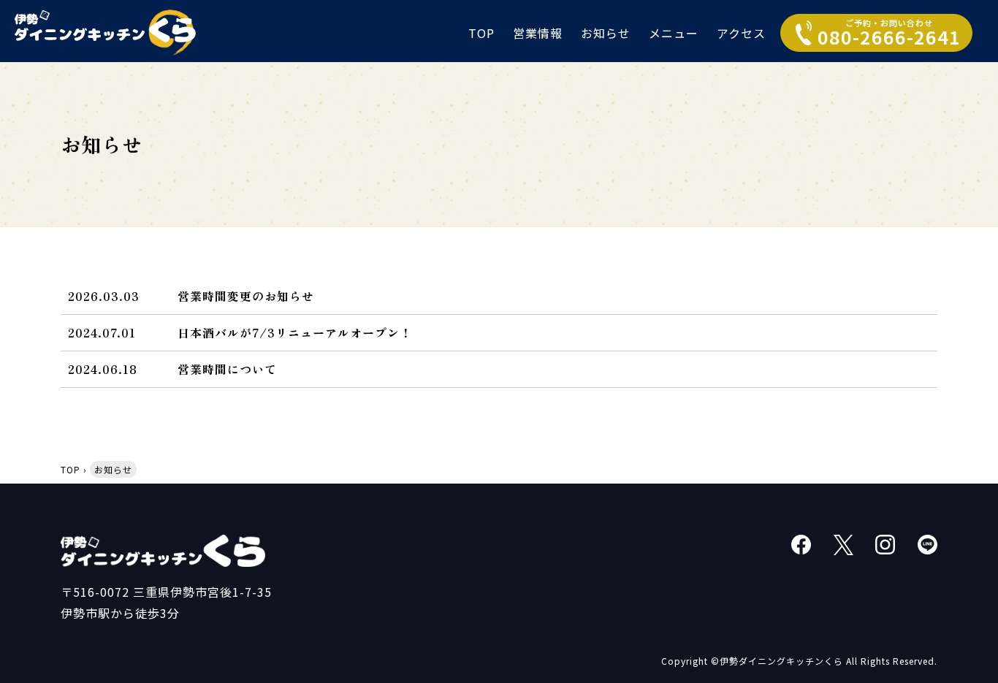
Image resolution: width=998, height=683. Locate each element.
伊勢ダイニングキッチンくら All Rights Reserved (827, 661)
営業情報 (538, 33)
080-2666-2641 (889, 33)
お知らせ (606, 33)
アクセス (741, 33)
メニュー (673, 33)
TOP (481, 33)
